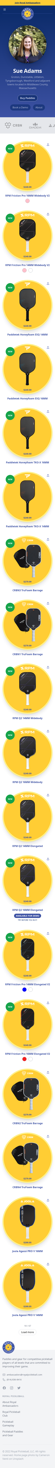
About (38, 107)
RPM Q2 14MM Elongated (27, 846)
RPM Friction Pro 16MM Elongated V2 (27, 1054)
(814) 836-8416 (14, 1379)
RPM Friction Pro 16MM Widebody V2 (27, 195)
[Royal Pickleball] (27, 1347)
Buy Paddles (27, 98)
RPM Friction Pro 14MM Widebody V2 (27, 265)
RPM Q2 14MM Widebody (27, 718)
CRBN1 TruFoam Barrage (28, 654)
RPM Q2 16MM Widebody (27, 782)
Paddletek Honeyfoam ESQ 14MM (27, 334)
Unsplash (18, 1458)
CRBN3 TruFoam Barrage (28, 590)
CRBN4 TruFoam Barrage (28, 1187)
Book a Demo (20, 107)
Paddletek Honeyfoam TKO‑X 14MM (27, 526)
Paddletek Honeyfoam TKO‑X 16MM (27, 462)
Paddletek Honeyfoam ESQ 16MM (27, 398)
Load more (27, 1332)
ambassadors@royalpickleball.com (24, 1374)
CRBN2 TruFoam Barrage (28, 1123)
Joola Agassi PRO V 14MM (27, 1315)
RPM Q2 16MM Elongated (27, 910)
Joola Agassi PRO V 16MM (27, 1251)
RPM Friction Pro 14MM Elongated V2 (27, 984)
